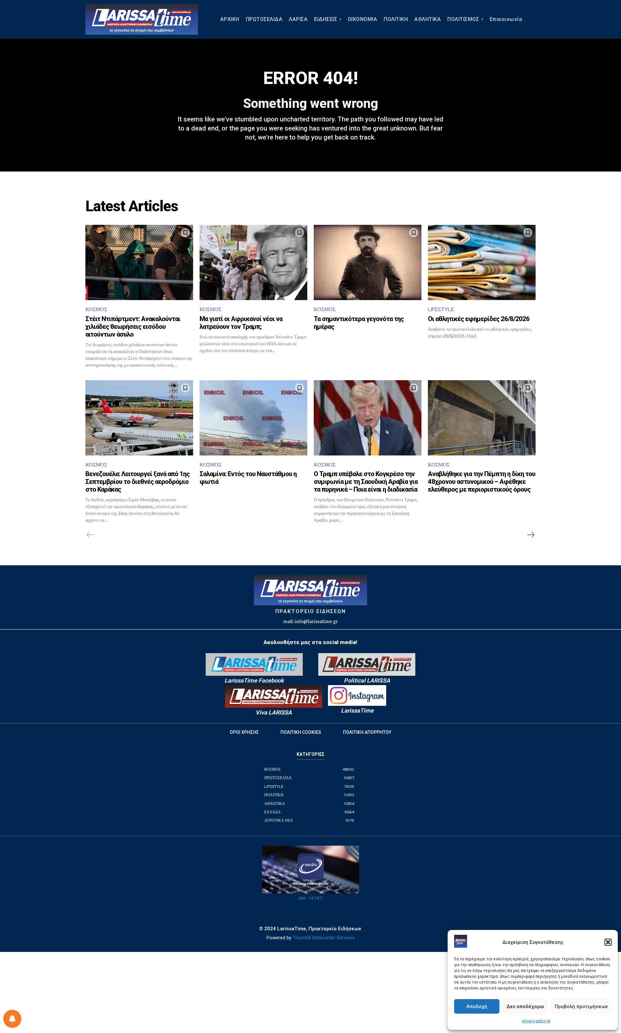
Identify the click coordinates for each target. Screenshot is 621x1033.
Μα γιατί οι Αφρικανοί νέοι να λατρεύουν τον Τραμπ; (241, 322)
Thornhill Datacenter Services (324, 938)
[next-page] (530, 535)
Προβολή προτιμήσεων (581, 1006)
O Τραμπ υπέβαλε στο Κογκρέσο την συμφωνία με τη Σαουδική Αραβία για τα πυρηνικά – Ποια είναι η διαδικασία (366, 481)
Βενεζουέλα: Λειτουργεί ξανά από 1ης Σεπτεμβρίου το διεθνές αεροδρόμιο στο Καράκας (137, 481)
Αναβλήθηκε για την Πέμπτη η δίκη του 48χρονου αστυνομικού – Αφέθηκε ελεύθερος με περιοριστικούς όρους (481, 481)
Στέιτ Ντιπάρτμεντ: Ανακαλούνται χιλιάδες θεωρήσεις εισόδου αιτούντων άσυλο (132, 326)
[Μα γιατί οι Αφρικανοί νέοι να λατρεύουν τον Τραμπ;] (253, 262)
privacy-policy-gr (536, 1021)
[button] (608, 942)
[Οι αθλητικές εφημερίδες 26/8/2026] (482, 262)
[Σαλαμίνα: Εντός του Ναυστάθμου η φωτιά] (253, 417)
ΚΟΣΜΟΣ (96, 309)
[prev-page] (90, 535)
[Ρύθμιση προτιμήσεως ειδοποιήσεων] (12, 1019)
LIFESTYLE (441, 309)
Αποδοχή (476, 1006)
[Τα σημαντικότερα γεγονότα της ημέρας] (367, 262)
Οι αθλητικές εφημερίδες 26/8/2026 (478, 319)
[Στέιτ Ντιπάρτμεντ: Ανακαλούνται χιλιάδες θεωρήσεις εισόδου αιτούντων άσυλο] (139, 262)
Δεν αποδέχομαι (525, 1006)
